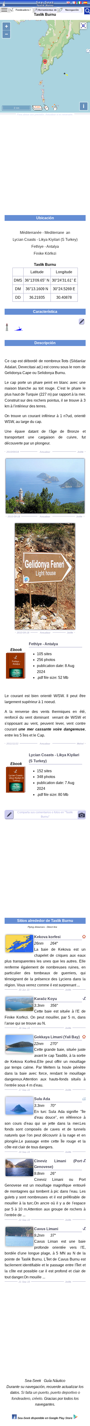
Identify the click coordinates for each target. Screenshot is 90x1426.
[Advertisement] (45, 163)
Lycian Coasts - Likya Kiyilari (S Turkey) (45, 239)
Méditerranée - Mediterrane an (45, 233)
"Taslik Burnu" (45, 814)
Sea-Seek (45, 2)
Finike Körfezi (45, 253)
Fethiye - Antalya (45, 246)
